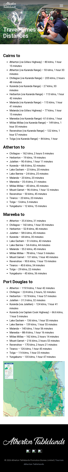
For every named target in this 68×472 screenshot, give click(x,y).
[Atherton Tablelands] (9, 5)
